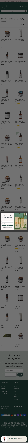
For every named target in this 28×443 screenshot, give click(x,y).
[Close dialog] (26, 214)
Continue (7, 225)
